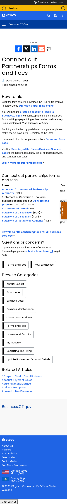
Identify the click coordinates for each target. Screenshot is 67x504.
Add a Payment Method (16, 383)
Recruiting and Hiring (19, 351)
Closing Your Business (19, 317)
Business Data (15, 300)
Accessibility (9, 453)
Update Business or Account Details (28, 359)
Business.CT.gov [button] (18, 24)
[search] (49, 15)
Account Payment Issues (17, 380)
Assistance (13, 292)
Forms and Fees (16, 265)
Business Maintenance (20, 309)
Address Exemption (14, 387)
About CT (7, 446)
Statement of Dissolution (16, 216)
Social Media (9, 461)
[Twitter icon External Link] (26, 48)
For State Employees (14, 465)
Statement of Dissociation (17, 212)
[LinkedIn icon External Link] (34, 48)
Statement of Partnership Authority (22, 220)
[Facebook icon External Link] (18, 48)
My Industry (14, 342)
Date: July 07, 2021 (17, 80)
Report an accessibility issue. (50, 2)
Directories (8, 457)
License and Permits (19, 334)
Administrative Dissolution (17, 391)
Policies (6, 449)
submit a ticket (37, 251)
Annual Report (15, 284)
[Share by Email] (41, 48)
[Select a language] (55, 15)
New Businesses (44, 265)
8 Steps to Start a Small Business (22, 376)
